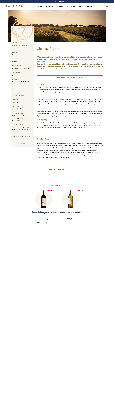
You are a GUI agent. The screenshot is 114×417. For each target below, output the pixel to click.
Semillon (25, 129)
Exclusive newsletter (85, 6)
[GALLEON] (14, 7)
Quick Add (43, 208)
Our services (71, 6)
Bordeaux (15, 61)
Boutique (39, 6)
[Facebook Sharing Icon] (21, 144)
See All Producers (57, 169)
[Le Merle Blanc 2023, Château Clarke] (70, 202)
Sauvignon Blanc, (17, 129)
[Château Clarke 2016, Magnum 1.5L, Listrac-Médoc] (43, 202)
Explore (48, 6)
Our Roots (59, 6)
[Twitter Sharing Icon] (24, 144)
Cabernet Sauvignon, (23, 127)
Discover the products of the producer (70, 78)
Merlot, (14, 127)
